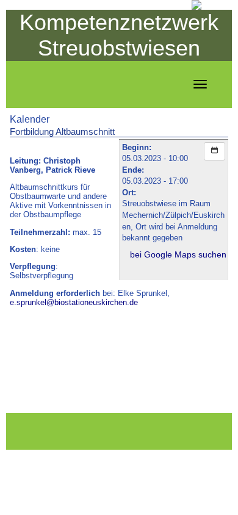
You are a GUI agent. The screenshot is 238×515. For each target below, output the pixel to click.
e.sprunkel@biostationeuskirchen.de (74, 302)
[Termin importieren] (214, 151)
